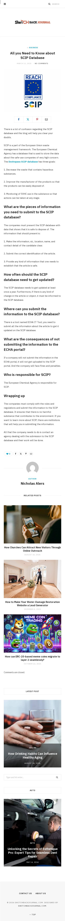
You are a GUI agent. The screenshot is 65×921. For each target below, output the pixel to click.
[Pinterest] (37, 119)
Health (32, 748)
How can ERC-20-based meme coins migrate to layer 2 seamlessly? (32, 658)
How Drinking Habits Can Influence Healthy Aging (32, 755)
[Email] (46, 119)
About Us (41, 893)
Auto (32, 843)
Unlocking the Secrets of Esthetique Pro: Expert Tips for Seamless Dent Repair (33, 852)
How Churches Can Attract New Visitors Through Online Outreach (32, 549)
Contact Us (25, 893)
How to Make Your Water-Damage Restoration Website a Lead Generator (32, 603)
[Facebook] (18, 119)
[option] (32, 733)
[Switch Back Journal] (33, 22)
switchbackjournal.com (32, 906)
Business (33, 48)
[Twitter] (28, 119)
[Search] (49, 4)
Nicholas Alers (32, 483)
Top (33, 914)
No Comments (41, 63)
